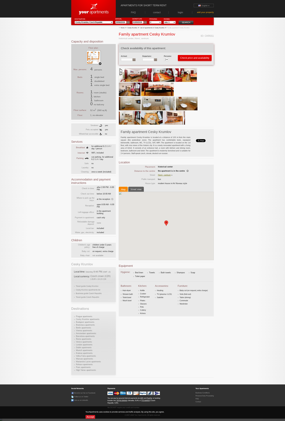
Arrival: (124, 56)
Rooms (167, 19)
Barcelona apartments (85, 336)
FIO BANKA (145, 400)
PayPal (149, 398)
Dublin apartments (84, 347)
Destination (80, 19)
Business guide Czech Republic (89, 293)
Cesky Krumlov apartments (87, 319)
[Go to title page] (93, 8)
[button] (166, 223)
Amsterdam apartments (86, 333)
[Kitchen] (130, 118)
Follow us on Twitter (81, 397)
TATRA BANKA (121, 400)
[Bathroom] (158, 103)
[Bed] (157, 89)
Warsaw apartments (84, 359)
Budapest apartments (85, 322)
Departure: (147, 56)
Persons (153, 19)
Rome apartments (83, 339)
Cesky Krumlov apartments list (88, 289)
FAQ (197, 399)
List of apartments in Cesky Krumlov (152, 28)
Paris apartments (83, 367)
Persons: (168, 56)
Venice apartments (84, 342)
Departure (137, 19)
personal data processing (204, 396)
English (205, 5)
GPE (141, 398)
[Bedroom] (136, 75)
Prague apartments (84, 316)
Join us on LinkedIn (81, 400)
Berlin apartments (83, 328)
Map (123, 189)
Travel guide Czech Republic (87, 297)
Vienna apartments (84, 330)
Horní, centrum (164, 175)
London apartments (84, 345)
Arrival (118, 19)
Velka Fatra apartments (86, 356)
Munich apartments (84, 350)
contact (198, 401)
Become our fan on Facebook (84, 393)
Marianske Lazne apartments (88, 361)
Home (123, 28)
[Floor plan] (96, 57)
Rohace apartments (84, 364)
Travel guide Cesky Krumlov (87, 286)
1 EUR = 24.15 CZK (98, 279)
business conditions (202, 393)
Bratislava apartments (85, 325)
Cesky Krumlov (132, 28)
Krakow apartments (84, 353)
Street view (135, 189)
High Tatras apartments (86, 370)
